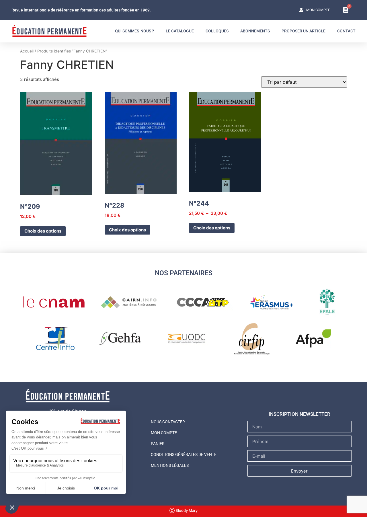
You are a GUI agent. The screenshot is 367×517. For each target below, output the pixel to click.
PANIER (158, 443)
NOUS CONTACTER (168, 422)
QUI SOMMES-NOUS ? (134, 31)
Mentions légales (170, 465)
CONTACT (346, 31)
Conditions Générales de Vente (183, 454)
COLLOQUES (217, 31)
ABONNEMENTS (255, 31)
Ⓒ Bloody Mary (183, 510)
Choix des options (42, 231)
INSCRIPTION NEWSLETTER (299, 414)
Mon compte (164, 432)
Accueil (27, 51)
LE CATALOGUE (180, 31)
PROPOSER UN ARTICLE (303, 31)
